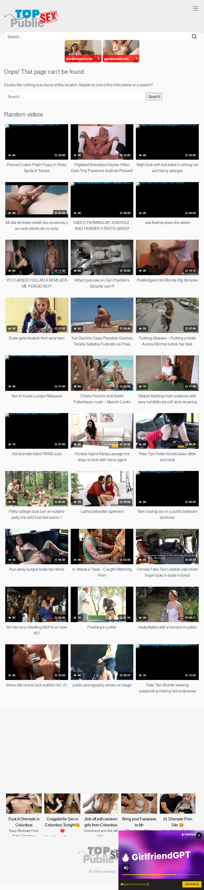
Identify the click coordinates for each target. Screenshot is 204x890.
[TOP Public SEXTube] (31, 16)
